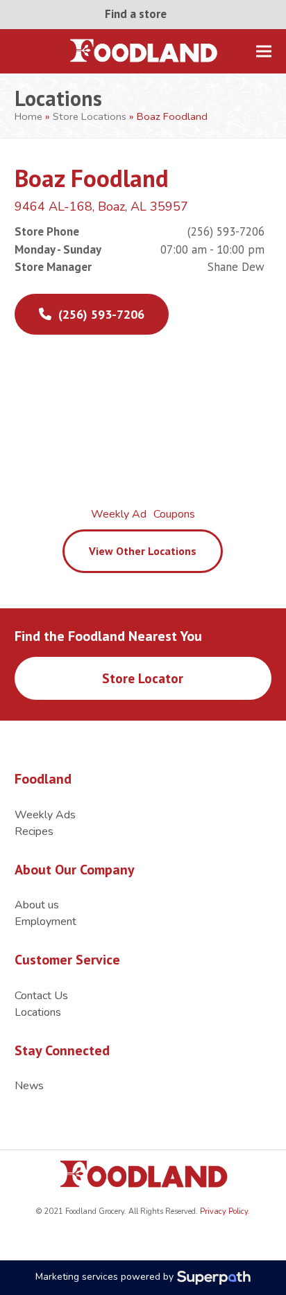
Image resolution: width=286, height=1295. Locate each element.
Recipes (34, 831)
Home (28, 116)
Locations (38, 1012)
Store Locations (89, 116)
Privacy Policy (223, 1211)
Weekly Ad (118, 514)
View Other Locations (142, 551)
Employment (45, 921)
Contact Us (41, 995)
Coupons (174, 514)
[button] (263, 51)
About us (37, 905)
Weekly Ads (45, 814)
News (29, 1085)
